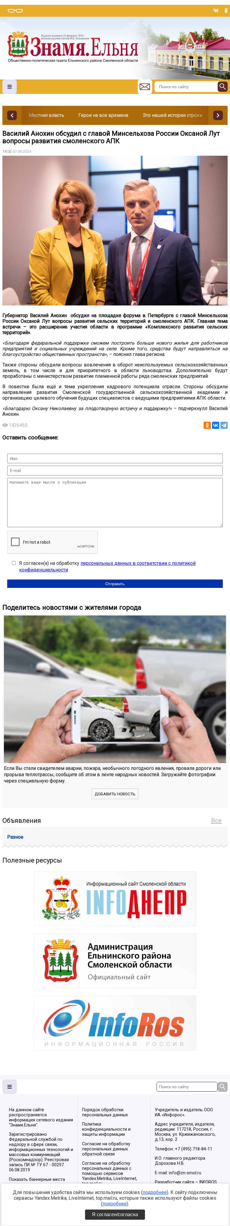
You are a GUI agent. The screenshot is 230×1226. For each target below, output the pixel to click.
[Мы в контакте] (216, 10)
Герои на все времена (103, 115)
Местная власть (46, 115)
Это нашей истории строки (172, 115)
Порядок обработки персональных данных (105, 1112)
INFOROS (208, 1182)
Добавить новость (115, 794)
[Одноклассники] (207, 425)
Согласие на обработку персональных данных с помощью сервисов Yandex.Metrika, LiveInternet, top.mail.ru (109, 1173)
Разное (15, 837)
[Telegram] (224, 425)
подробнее (155, 1192)
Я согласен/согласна (115, 1214)
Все (216, 820)
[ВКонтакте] (215, 425)
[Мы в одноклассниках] (226, 10)
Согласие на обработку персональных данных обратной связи (106, 1149)
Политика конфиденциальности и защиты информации (106, 1129)
